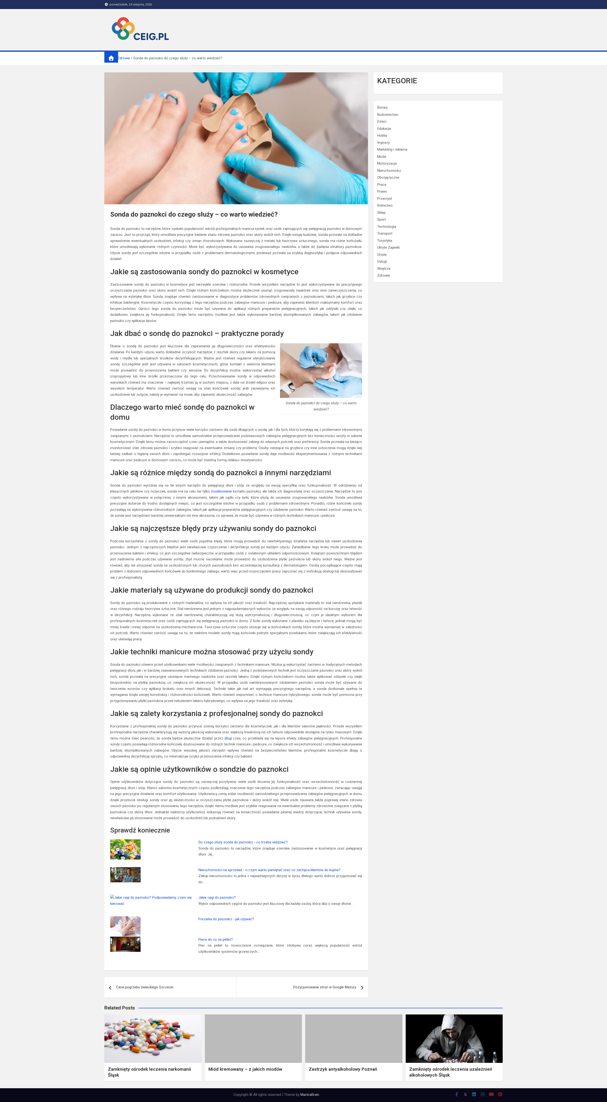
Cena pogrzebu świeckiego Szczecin (144, 987)
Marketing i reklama (392, 149)
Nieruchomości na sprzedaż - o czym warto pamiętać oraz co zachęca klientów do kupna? (269, 870)
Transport (384, 233)
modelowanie (221, 491)
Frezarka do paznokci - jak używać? (226, 919)
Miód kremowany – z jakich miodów (245, 1069)
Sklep (381, 212)
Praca (381, 184)
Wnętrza (383, 268)
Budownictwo (387, 114)
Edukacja (384, 128)
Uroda (381, 254)
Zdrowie (383, 275)
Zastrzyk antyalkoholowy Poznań (343, 1069)
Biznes (382, 107)
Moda (381, 156)
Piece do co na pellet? (215, 939)
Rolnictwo (385, 205)
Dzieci (381, 121)
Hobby (382, 135)
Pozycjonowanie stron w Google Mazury (324, 987)
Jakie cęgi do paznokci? (217, 897)
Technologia (386, 226)
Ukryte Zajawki (388, 247)
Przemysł (384, 198)
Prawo (382, 191)
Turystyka (384, 240)
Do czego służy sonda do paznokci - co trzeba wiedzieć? (243, 842)
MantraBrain (309, 1095)
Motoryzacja (387, 163)
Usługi (382, 261)
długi (228, 738)
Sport (381, 219)
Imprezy (383, 142)
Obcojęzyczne (388, 177)
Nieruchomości (389, 170)
